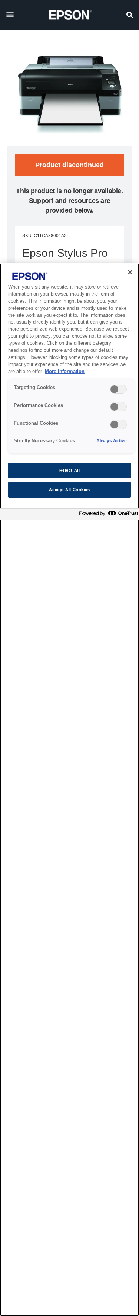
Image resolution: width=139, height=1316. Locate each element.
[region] (69, 789)
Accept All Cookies (69, 489)
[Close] (130, 272)
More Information (65, 371)
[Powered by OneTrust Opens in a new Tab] (107, 515)
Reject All (69, 470)
